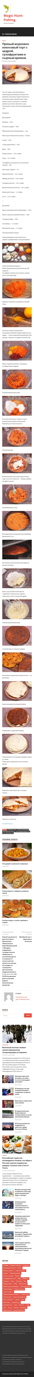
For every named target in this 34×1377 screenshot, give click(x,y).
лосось (10, 1307)
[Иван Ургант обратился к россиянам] (8, 1107)
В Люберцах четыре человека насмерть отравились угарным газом (22, 1091)
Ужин (22, 1299)
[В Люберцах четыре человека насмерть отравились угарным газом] (8, 1095)
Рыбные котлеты (19, 1289)
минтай (16, 1307)
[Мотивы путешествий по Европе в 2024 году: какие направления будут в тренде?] (8, 1196)
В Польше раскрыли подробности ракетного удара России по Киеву (22, 1126)
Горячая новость (20, 1270)
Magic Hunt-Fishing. (13, 17)
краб (4, 1307)
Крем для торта (12, 829)
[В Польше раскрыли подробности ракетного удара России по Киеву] (8, 1130)
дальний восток (7, 1305)
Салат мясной (7, 1297)
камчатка (21, 1305)
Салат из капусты (8, 1291)
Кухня (4, 40)
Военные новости (8, 1270)
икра (15, 1305)
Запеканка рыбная (15, 1273)
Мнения (17, 1276)
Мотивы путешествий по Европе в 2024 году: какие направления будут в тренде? (23, 1192)
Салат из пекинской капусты (11, 1294)
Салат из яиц (25, 1294)
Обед (19, 1278)
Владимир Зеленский (9, 1268)
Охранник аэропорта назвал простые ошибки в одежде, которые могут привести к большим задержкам (22, 1220)
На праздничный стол (23, 831)
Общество (25, 1278)
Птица (15, 1283)
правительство (7, 1310)
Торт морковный (8, 833)
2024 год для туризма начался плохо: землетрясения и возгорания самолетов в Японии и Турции (23, 1246)
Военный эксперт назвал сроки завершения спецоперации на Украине (14, 1050)
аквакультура (16, 1302)
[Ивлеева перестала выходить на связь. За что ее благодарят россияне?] (8, 1082)
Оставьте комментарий (9, 61)
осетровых (23, 1307)
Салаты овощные (8, 1299)
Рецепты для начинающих (10, 1286)
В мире (19, 1268)
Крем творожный (23, 829)
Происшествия (7, 1283)
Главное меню (11, 34)
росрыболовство (19, 1310)
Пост (25, 1281)
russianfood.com (7, 823)
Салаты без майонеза (19, 1297)
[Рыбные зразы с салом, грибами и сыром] (17, 918)
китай (27, 1305)
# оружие (5, 1265)
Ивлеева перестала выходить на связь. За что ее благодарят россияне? (22, 1079)
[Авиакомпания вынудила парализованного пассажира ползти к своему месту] (8, 1208)
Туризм (4, 1155)
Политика (19, 1281)
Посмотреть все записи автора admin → (23, 999)
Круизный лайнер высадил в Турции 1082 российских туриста (23, 1234)
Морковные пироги (9, 831)
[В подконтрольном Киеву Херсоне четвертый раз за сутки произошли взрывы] (8, 1117)
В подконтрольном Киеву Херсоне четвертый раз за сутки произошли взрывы (23, 1114)
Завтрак (5, 1273)
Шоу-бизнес (6, 1302)
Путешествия (23, 1283)
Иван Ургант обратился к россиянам (23, 1102)
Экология (5, 1044)
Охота (12, 1281)
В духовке (26, 1265)
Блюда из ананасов (15, 1265)
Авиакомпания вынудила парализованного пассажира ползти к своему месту (22, 1205)
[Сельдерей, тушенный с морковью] (17, 861)
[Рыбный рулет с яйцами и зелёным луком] (17, 889)
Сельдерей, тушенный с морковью (15, 864)
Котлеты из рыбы (8, 1276)
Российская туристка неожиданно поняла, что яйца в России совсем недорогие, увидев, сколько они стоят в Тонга (17, 1163)
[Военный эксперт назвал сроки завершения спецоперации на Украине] (17, 1043)
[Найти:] (17, 1015)
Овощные (6, 1281)
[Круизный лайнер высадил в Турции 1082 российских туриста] (8, 1238)
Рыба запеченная (25, 1286)
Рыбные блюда (7, 1289)
